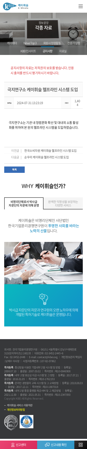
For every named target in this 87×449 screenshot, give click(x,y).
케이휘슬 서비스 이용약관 (20, 405)
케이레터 (12, 43)
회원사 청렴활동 (52, 43)
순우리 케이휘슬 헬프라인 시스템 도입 (46, 157)
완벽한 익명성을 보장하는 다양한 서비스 (63, 203)
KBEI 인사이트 (28, 51)
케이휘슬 (15, 6)
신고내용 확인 (59, 444)
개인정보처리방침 (16, 410)
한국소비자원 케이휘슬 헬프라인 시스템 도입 (50, 150)
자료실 (63, 51)
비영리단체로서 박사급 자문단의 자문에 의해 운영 (24, 203)
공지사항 (47, 51)
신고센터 (21, 444)
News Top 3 (29, 43)
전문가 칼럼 (73, 43)
